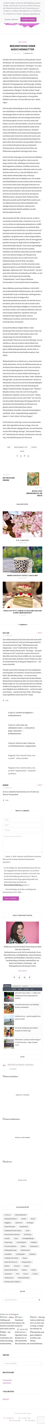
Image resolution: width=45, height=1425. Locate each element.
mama (25, 1258)
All (32, 989)
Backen (24, 1219)
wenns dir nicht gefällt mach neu (22, 575)
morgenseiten (26, 1262)
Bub (8, 447)
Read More (22, 971)
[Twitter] (20, 456)
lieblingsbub (20, 1254)
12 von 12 (7, 1215)
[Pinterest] (24, 456)
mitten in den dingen (9, 479)
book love (19, 1223)
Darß (27, 1230)
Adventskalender (20, 1215)
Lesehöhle (8, 1254)
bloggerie (8, 1223)
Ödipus (34, 447)
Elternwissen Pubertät (12, 1234)
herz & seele (22, 42)
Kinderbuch (34, 1246)
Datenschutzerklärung (13, 885)
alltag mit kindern (11, 1219)
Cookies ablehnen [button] (11, 19)
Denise (5, 785)
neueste (17, 1266)
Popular (7, 986)
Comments (16, 986)
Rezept (24, 1270)
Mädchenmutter (20, 447)
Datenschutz (7, 1380)
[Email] (28, 456)
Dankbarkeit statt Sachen (13, 1230)
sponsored (8, 1274)
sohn (22, 451)
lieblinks (32, 1254)
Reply (40, 633)
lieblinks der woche (11, 1258)
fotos (16, 1238)
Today (14, 989)
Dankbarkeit (24, 1226)
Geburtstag (8, 1242)
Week (20, 989)
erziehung (27, 1234)
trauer (25, 1274)
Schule (33, 1270)
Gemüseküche (21, 1242)
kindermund (25, 1250)
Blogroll (6, 1399)
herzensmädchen (10, 1246)
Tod (17, 1274)
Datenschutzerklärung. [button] (31, 14)
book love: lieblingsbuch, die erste (34, 493)
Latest (25, 986)
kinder (23, 1246)
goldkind (33, 1242)
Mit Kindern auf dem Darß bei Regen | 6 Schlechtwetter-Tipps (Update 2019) (28, 1042)
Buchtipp (30, 1223)
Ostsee (26, 1266)
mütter (7, 1266)
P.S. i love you (22, 540)
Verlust (35, 1274)
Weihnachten (9, 1278)
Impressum (7, 1383)
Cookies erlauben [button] (28, 19)
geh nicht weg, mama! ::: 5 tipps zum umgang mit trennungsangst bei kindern (28, 995)
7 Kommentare (28, 53)
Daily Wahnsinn (10, 1226)
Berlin (33, 1219)
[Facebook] (17, 456)
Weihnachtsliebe (23, 1278)
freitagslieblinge (28, 1238)
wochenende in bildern (12, 1282)
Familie (7, 1238)
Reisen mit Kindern (11, 1270)
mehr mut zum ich (11, 1262)
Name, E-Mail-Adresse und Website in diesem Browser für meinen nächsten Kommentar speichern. (22, 859)
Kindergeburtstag (10, 1250)
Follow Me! (23, 1329)
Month (26, 989)
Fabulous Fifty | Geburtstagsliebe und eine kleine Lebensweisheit (22, 612)
